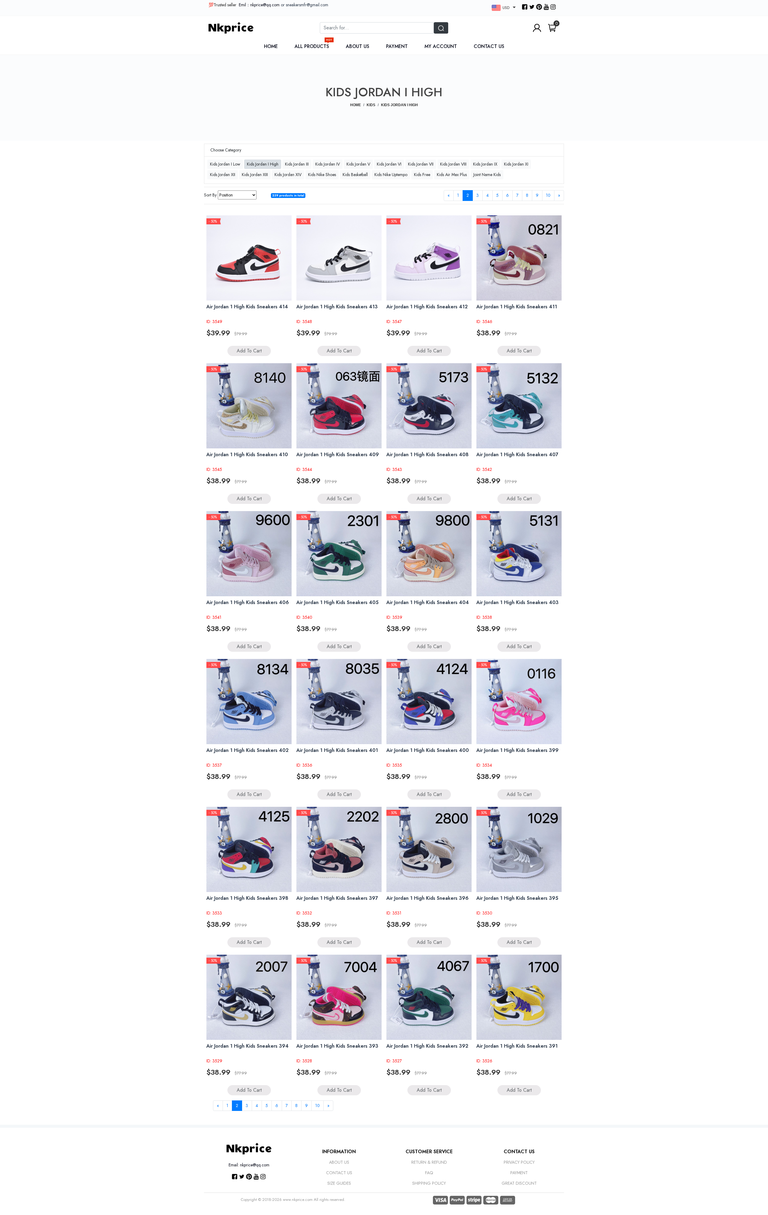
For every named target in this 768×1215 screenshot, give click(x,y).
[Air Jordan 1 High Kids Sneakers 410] (249, 405)
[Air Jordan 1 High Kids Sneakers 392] (429, 997)
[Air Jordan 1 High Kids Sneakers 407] (519, 405)
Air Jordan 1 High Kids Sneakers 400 (427, 750)
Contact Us (489, 46)
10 (548, 195)
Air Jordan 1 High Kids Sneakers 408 (427, 454)
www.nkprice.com (298, 1199)
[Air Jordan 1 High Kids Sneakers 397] (339, 849)
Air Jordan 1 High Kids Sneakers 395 (517, 898)
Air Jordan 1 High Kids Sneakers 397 (337, 898)
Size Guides (339, 1183)
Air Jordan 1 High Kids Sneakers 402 (247, 750)
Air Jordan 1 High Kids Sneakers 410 (247, 454)
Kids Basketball (355, 175)
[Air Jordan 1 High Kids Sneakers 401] (339, 701)
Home (271, 46)
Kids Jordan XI (516, 164)
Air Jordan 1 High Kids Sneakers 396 (427, 898)
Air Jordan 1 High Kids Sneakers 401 (337, 750)
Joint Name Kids (487, 175)
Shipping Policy (429, 1183)
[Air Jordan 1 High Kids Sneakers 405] (339, 553)
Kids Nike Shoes (322, 175)
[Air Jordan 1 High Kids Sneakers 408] (429, 405)
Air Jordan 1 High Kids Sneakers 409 (337, 454)
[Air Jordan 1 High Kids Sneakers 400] (429, 701)
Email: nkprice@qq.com (249, 1165)
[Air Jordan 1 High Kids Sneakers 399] (519, 701)
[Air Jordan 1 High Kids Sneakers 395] (519, 849)
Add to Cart (249, 350)
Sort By (210, 195)
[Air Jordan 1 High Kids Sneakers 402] (249, 701)
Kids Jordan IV (327, 164)
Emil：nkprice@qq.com (259, 5)
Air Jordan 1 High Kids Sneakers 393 (337, 1046)
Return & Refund (429, 1162)
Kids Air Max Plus (452, 175)
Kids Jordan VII (421, 164)
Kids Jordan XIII (255, 175)
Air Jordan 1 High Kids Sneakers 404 (427, 602)
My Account (440, 46)
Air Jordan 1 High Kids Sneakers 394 (247, 1046)
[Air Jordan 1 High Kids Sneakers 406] (249, 553)
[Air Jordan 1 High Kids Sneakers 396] (429, 849)
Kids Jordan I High (262, 164)
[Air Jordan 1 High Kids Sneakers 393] (339, 997)
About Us (357, 46)
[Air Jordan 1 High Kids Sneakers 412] (429, 258)
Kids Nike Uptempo (390, 175)
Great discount (519, 1183)
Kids (371, 105)
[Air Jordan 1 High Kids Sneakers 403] (519, 553)
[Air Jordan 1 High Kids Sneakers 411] (519, 258)
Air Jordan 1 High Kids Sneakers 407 (517, 454)
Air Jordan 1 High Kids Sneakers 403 (517, 602)
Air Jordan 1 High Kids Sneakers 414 (247, 306)
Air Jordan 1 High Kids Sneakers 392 (427, 1046)
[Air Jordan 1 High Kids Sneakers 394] (249, 997)
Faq (429, 1173)
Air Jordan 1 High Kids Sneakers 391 (517, 1046)
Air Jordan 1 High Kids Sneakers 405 (337, 602)
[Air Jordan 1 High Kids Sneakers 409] (339, 405)
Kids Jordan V (358, 164)
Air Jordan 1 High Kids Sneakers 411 (516, 306)
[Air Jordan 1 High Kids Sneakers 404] (429, 553)
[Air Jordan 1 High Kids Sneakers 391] (519, 997)
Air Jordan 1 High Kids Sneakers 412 (427, 306)
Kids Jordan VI (389, 164)
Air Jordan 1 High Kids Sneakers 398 (247, 898)
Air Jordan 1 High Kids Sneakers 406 (247, 602)
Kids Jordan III (297, 164)
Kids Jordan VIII (453, 164)
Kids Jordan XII (222, 175)
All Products (313, 46)
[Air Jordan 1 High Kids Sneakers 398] (249, 849)
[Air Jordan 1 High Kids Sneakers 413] (339, 258)
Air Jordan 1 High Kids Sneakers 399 (517, 750)
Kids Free (422, 175)
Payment (397, 46)
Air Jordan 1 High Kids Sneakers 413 (337, 306)
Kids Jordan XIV (288, 175)
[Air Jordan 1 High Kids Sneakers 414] (249, 258)
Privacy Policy (519, 1162)
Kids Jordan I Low (225, 164)
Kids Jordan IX (485, 164)
